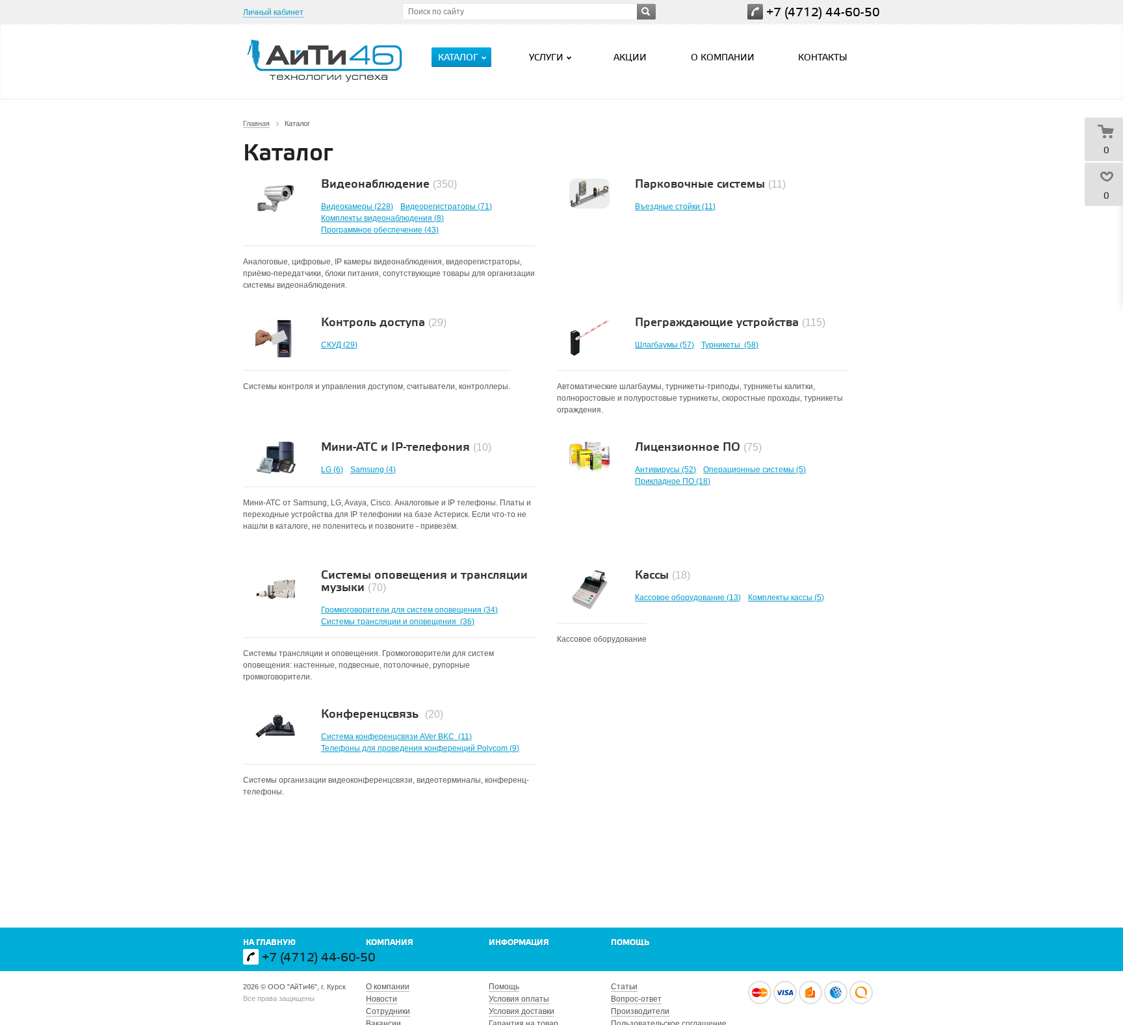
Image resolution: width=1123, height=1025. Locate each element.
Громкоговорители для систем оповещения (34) (409, 609)
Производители (640, 1011)
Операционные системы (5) (754, 469)
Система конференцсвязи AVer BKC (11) (396, 736)
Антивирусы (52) (665, 469)
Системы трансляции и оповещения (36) (397, 621)
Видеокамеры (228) (357, 206)
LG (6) (332, 469)
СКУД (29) (339, 344)
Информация (519, 943)
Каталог (458, 58)
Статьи (624, 986)
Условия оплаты (519, 999)
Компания (389, 943)
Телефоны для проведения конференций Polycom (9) (420, 748)
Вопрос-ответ (636, 999)
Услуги (546, 58)
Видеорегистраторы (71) (446, 206)
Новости (381, 999)
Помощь (630, 943)
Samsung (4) (373, 469)
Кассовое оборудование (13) (688, 597)
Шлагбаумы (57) (664, 344)
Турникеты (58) (729, 344)
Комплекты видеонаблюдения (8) (382, 218)
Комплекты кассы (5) (786, 597)
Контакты (822, 58)
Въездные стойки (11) (675, 206)
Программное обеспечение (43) (380, 229)
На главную (269, 943)
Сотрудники (388, 1011)
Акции (630, 58)
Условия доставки (521, 1011)
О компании (723, 58)
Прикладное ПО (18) (672, 481)
